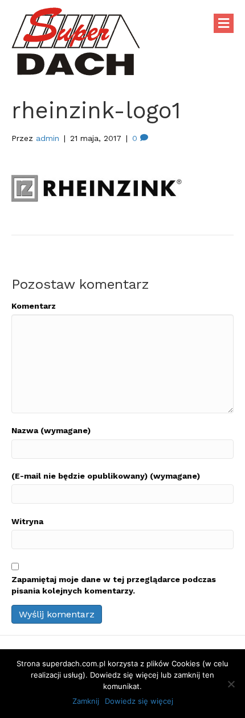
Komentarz (33, 305)
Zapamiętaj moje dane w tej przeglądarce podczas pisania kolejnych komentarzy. (113, 585)
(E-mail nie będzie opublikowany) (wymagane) (105, 475)
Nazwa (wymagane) (51, 430)
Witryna (27, 521)
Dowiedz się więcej (139, 700)
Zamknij (85, 700)
